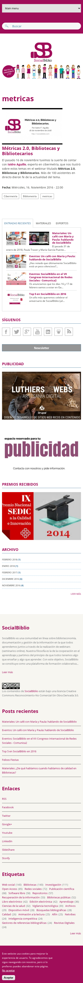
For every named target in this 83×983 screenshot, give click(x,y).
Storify (6, 858)
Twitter (16, 332)
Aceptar (8, 977)
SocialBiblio (31, 691)
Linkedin (48, 332)
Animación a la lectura (31, 914)
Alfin (54, 914)
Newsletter (41, 348)
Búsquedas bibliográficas (51, 910)
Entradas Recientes (17, 223)
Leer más (76, 593)
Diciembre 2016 (10, 578)
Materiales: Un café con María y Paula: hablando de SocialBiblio (63, 237)
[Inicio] (27, 61)
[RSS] (69, 332)
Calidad (6, 914)
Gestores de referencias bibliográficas (24, 923)
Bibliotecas (30, 884)
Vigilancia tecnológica (45, 906)
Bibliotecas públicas (59, 897)
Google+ (27, 332)
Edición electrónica (41, 901)
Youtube (37, 332)
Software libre (16, 893)
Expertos (62, 223)
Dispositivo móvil (18, 910)
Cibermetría (10, 196)
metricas (47, 196)
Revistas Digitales (64, 923)
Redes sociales (33, 889)
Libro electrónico (12, 901)
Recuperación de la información (21, 897)
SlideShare (58, 332)
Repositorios (40, 893)
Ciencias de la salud (13, 906)
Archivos (70, 906)
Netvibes (70, 914)
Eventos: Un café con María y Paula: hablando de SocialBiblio (52, 257)
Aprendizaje (66, 901)
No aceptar (8, 970)
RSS (4, 799)
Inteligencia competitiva (22, 918)
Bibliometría (30, 196)
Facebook (6, 332)
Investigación (53, 884)
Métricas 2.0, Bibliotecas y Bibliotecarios (31, 150)
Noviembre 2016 (11, 585)
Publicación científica (61, 889)
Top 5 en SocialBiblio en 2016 (47, 294)
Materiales (43, 223)
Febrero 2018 (9, 559)
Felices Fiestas (10, 760)
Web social (8, 884)
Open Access (9, 889)
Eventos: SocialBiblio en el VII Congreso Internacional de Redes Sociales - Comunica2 (50, 277)
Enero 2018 (8, 565)
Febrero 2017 (9, 572)
